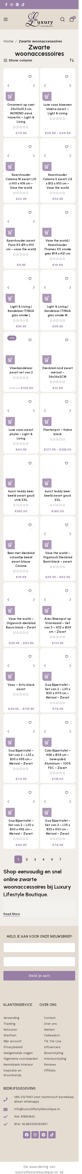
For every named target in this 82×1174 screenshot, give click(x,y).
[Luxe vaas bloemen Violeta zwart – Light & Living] (57, 85)
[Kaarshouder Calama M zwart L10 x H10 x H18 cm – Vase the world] (21, 155)
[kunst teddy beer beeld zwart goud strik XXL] (21, 472)
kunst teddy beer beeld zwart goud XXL (57, 495)
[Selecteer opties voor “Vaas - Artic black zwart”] (10, 676)
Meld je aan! (39, 975)
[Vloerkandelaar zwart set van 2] (21, 349)
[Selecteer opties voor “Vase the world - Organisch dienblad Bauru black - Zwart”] (10, 610)
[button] (10, 96)
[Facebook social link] (6, 5)
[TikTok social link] (23, 5)
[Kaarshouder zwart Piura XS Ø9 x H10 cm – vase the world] (21, 221)
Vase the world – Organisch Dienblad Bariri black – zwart (57, 557)
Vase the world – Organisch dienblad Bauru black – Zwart (21, 623)
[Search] (62, 19)
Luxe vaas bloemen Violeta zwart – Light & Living (58, 109)
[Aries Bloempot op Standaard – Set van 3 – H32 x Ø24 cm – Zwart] (57, 599)
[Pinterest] (43, 1134)
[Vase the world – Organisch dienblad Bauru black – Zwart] (21, 599)
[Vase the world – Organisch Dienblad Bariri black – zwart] (57, 534)
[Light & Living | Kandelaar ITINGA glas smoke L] (21, 287)
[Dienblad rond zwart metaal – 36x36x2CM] (57, 349)
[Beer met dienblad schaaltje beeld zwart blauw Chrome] (21, 534)
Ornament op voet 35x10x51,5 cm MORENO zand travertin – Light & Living (21, 113)
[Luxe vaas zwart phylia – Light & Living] (21, 410)
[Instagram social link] (11, 5)
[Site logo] (39, 19)
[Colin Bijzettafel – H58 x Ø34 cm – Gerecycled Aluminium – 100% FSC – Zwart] (57, 731)
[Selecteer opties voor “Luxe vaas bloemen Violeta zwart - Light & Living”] (46, 96)
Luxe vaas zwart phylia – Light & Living (21, 434)
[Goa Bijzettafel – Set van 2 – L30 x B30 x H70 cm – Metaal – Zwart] (57, 665)
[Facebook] (26, 1134)
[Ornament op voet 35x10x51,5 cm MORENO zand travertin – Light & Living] (21, 85)
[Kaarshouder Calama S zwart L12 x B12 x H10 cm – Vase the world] (57, 155)
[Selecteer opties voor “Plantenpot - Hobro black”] (46, 421)
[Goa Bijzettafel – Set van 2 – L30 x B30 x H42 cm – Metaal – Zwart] (21, 802)
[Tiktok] (52, 1134)
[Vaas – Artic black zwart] (21, 665)
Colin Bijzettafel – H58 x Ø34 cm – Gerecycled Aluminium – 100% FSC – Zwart (57, 759)
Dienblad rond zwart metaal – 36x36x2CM (57, 372)
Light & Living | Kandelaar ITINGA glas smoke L (21, 311)
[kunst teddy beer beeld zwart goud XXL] (57, 472)
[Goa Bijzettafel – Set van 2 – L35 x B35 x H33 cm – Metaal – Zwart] (57, 802)
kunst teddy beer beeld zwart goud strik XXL (21, 495)
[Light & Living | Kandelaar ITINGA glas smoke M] (57, 287)
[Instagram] (35, 1134)
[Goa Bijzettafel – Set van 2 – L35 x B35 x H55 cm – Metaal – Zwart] (21, 731)
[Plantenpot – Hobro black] (57, 410)
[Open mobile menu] (5, 19)
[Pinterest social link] (17, 5)
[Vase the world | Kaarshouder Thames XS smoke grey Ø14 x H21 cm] (57, 221)
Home (8, 41)
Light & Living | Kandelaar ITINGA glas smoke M (57, 311)
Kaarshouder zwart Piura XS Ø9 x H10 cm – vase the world (21, 245)
